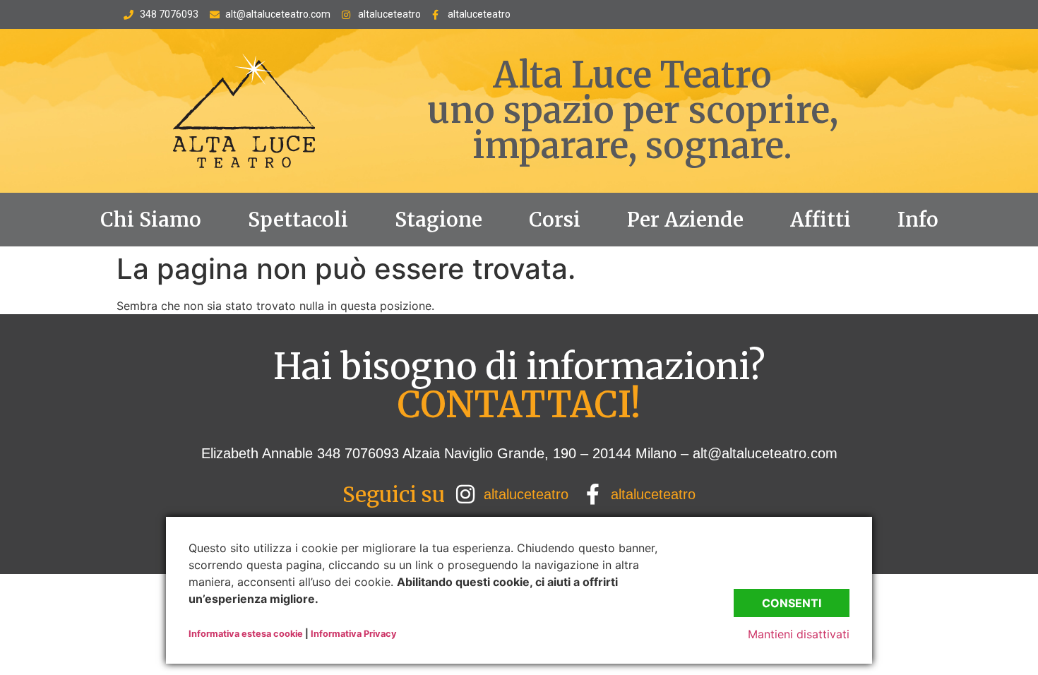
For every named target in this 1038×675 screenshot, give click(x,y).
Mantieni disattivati (798, 634)
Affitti (820, 219)
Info (917, 219)
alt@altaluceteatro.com (765, 453)
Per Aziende (685, 219)
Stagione (438, 219)
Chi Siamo (150, 219)
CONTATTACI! (519, 405)
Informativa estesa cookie (246, 633)
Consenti (791, 603)
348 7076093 (356, 453)
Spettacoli (298, 219)
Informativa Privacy (354, 633)
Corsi (554, 219)
